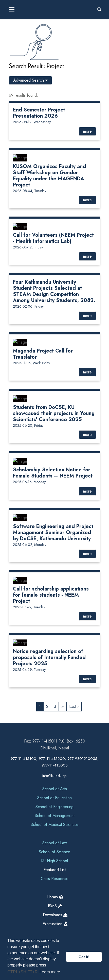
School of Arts (54, 789)
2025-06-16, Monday (29, 481)
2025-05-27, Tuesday (29, 607)
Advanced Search (29, 80)
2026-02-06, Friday (28, 306)
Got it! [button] (84, 957)
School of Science (54, 852)
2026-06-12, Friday (28, 247)
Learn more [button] (50, 972)
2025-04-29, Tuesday (29, 669)
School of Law (54, 843)
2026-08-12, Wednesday (32, 121)
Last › (74, 706)
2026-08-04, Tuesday (29, 190)
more (87, 131)
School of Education (54, 798)
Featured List (55, 870)
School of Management (55, 816)
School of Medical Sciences (55, 824)
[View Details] (20, 157)
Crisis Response (54, 879)
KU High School (54, 861)
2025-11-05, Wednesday (31, 363)
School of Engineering (54, 807)
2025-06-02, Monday (29, 544)
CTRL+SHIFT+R (23, 972)
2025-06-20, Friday (28, 425)
